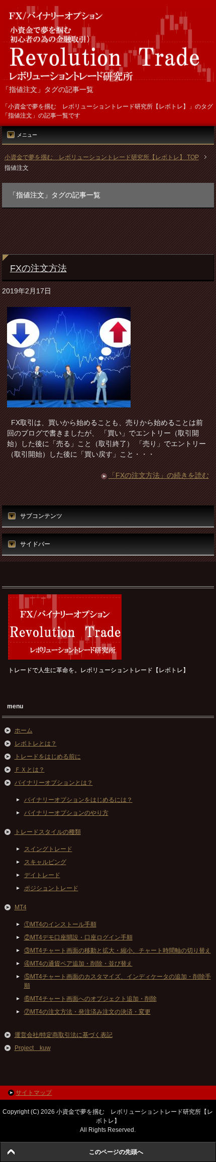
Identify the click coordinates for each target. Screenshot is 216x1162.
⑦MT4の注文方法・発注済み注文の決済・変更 (87, 1011)
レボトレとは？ (36, 743)
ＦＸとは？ (30, 769)
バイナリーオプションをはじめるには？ (78, 799)
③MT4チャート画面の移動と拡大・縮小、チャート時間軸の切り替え (117, 950)
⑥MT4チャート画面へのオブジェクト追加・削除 (90, 998)
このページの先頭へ (116, 1151)
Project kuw (33, 1047)
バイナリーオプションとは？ (54, 782)
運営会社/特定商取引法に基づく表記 (64, 1034)
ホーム (24, 730)
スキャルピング (45, 862)
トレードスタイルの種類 (48, 831)
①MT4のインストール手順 (60, 924)
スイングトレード (48, 849)
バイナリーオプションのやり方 (66, 812)
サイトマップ (34, 1092)
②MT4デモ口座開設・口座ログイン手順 (78, 937)
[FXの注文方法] (69, 402)
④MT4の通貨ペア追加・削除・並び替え (78, 963)
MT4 (21, 907)
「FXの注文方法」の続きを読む (159, 475)
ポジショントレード (51, 888)
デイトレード (42, 875)
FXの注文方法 (38, 268)
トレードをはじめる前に (48, 756)
